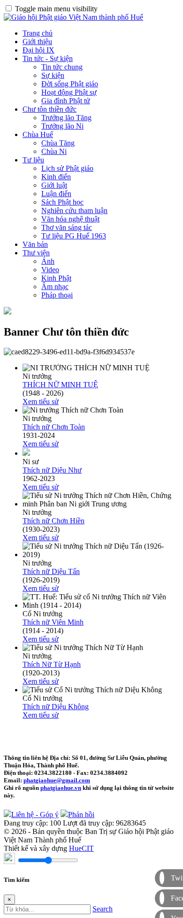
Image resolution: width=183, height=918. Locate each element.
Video (50, 270)
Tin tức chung (62, 67)
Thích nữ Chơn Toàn (54, 427)
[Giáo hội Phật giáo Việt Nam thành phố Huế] (73, 17)
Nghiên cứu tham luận (74, 210)
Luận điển (56, 194)
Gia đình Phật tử (65, 101)
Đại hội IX (38, 50)
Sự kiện (52, 75)
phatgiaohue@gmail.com (56, 780)
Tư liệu (33, 160)
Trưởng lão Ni (62, 126)
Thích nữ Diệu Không (56, 707)
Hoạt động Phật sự (69, 92)
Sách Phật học (62, 202)
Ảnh (47, 261)
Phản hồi (81, 815)
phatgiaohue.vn (60, 787)
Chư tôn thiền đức (49, 109)
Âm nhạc (55, 287)
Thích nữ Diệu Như (52, 470)
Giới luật (54, 185)
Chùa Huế (38, 134)
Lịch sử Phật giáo (67, 168)
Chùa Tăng (58, 143)
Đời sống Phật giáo (69, 84)
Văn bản (35, 244)
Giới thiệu (37, 42)
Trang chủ (38, 33)
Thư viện (36, 253)
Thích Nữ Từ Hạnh (52, 664)
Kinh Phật (56, 278)
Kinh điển (56, 177)
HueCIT (81, 848)
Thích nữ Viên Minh (53, 622)
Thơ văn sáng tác (66, 227)
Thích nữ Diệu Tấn (51, 571)
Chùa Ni (54, 151)
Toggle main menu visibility (56, 9)
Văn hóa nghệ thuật (70, 219)
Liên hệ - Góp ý (35, 815)
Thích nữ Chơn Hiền (53, 521)
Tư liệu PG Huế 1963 (73, 236)
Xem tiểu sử (41, 401)
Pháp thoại (57, 295)
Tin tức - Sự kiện (48, 58)
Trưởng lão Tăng (66, 118)
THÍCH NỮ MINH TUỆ (60, 385)
